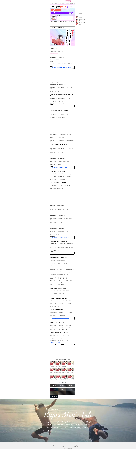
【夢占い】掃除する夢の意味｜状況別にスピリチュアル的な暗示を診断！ (60, 318)
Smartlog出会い (63, 445)
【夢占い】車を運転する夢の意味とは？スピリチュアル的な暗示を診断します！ (61, 67)
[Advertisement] (56, 352)
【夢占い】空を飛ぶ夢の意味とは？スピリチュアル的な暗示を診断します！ (61, 253)
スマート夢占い (52, 3)
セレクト (63, 446)
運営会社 (51, 444)
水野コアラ (51, 24)
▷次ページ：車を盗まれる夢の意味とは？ (55, 342)
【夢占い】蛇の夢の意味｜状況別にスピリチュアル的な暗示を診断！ (82, 20)
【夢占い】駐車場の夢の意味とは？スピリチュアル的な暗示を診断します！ (61, 237)
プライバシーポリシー (58, 444)
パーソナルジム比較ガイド (76, 446)
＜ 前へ (53, 344)
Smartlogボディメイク (76, 445)
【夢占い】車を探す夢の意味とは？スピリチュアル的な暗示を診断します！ (61, 167)
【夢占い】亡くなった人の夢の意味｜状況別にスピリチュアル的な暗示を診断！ (82, 23)
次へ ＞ (72, 344)
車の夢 (58, 3)
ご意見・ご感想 (52, 445)
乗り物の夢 (55, 3)
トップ (62, 444)
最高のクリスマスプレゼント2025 (77, 444)
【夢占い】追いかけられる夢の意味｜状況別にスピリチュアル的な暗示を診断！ (82, 17)
